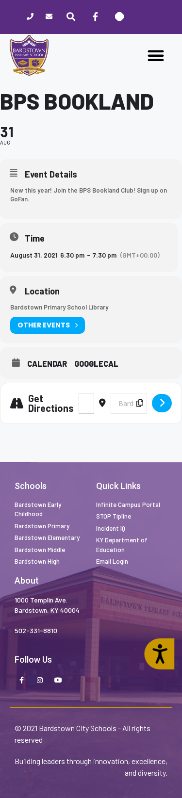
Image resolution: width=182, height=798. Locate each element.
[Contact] (48, 17)
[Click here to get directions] (162, 403)
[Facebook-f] (21, 680)
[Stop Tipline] (119, 17)
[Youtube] (58, 680)
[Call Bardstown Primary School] (29, 17)
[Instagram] (40, 680)
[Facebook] (95, 17)
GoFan (19, 199)
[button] (156, 55)
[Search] (71, 17)
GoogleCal (96, 363)
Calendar (47, 363)
